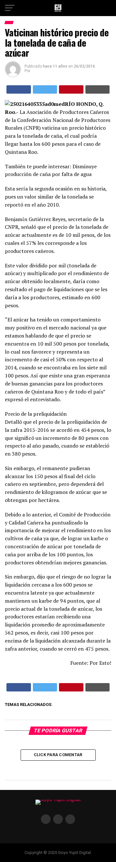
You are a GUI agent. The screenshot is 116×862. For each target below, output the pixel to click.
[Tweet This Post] (45, 89)
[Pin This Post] (71, 89)
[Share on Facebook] (18, 89)
